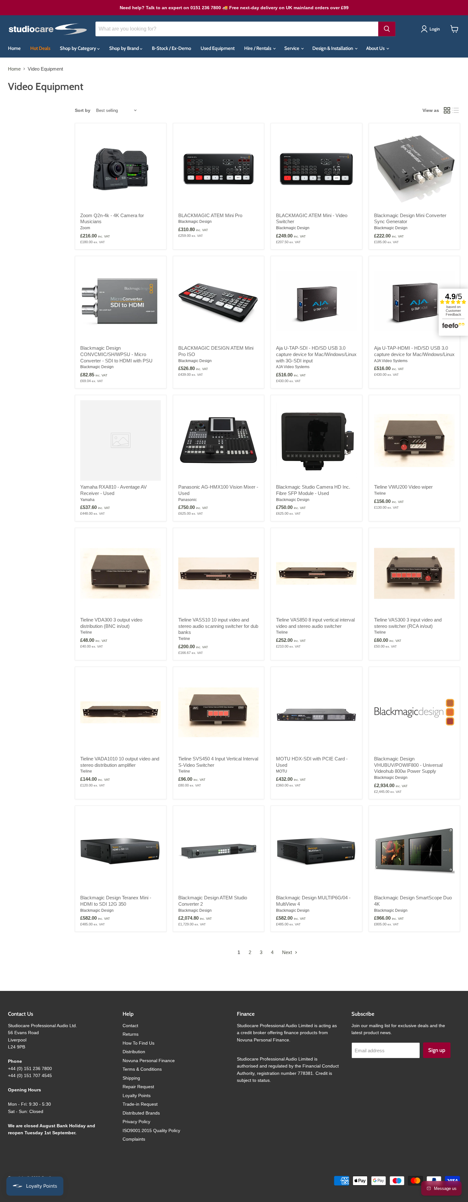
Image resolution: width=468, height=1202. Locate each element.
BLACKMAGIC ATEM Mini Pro (210, 215)
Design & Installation (333, 48)
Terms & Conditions (142, 1069)
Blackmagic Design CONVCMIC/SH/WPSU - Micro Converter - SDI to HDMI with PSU (116, 354)
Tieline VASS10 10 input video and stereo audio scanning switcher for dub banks (218, 626)
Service (292, 48)
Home (14, 48)
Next (287, 952)
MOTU (281, 771)
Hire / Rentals (258, 48)
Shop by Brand (124, 48)
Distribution (134, 1051)
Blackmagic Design (195, 221)
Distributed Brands (141, 1113)
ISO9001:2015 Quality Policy (151, 1130)
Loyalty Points (137, 1095)
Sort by (82, 110)
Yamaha (87, 500)
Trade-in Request (140, 1104)
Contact (130, 1025)
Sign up (436, 1050)
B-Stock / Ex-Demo (171, 48)
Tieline (380, 493)
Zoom (85, 228)
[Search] (386, 29)
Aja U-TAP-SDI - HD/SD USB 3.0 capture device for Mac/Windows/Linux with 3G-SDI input (316, 354)
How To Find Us (138, 1043)
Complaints (134, 1139)
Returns (130, 1034)
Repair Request (138, 1086)
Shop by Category (78, 48)
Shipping (131, 1078)
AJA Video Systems (292, 367)
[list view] (455, 110)
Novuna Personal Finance (149, 1060)
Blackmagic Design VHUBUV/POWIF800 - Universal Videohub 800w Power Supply (408, 765)
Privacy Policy (136, 1121)
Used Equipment (218, 48)
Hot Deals (40, 48)
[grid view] (447, 110)
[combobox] (237, 29)
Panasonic (187, 500)
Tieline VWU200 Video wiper (403, 487)
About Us (376, 48)
